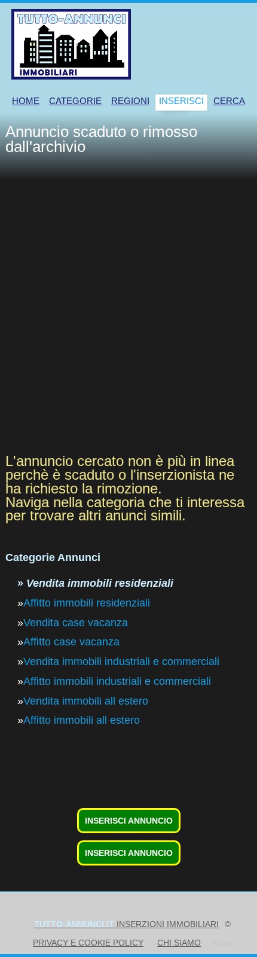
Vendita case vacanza (75, 623)
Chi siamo (179, 942)
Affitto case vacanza (71, 642)
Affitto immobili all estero (81, 720)
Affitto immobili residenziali (86, 603)
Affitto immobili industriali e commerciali (117, 681)
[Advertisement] (128, 314)
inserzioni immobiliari (126, 924)
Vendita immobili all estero (85, 701)
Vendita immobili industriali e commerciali (121, 662)
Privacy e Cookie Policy (88, 942)
